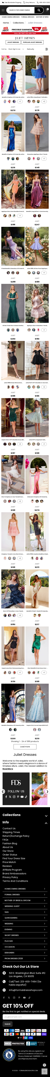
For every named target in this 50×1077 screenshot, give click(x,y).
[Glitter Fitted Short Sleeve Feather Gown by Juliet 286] (13, 303)
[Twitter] (10, 796)
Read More (8, 769)
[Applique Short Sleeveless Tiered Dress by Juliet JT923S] (37, 303)
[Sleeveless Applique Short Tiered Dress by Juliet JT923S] (37, 132)
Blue (10, 729)
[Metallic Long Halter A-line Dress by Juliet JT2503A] (37, 189)
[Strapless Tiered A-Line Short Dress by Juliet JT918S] (13, 531)
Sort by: (11, 49)
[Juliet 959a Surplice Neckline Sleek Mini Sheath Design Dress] (37, 531)
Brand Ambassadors (14, 873)
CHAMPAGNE (29, 387)
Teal (13, 158)
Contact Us (9, 828)
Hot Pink (32, 501)
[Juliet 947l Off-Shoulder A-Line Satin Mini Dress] (37, 360)
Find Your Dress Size (14, 858)
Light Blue (38, 158)
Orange (5, 216)
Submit (7, 1024)
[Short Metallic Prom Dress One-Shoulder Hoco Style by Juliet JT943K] (37, 645)
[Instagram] (14, 796)
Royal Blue (5, 101)
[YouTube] (22, 796)
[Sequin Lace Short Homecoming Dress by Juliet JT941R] (13, 645)
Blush (29, 101)
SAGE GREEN (34, 444)
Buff (29, 158)
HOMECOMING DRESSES (11, 17)
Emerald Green (38, 101)
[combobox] (20, 10)
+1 (20, 101)
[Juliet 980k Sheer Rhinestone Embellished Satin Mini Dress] (13, 360)
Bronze (39, 216)
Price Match (9, 862)
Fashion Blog (10, 843)
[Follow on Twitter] (9, 997)
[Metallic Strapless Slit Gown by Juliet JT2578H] (13, 75)
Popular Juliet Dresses (32, 42)
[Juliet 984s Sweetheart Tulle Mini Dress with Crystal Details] (37, 75)
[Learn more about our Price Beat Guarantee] (25, 30)
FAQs (5, 839)
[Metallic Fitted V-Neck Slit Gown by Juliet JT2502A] (37, 588)
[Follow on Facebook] (4, 997)
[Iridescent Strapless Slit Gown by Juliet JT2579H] (37, 474)
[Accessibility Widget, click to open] (44, 1065)
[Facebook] (6, 796)
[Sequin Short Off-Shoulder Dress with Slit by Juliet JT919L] (13, 417)
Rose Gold (13, 330)
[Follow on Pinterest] (19, 997)
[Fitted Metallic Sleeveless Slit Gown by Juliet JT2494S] (13, 246)
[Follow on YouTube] (24, 997)
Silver (41, 501)
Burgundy (34, 672)
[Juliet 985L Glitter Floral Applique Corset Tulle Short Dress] (37, 246)
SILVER (38, 387)
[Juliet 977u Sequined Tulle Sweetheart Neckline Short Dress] (37, 417)
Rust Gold (13, 273)
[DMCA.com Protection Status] (14, 1044)
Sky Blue (39, 729)
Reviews (7, 866)
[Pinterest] (18, 796)
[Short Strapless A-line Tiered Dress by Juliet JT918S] (13, 474)
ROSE (34, 387)
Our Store (8, 851)
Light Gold (17, 158)
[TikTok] (26, 796)
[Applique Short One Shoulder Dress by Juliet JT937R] (13, 189)
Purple (14, 101)
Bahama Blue (34, 273)
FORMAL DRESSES (27, 17)
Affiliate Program (12, 869)
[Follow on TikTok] (29, 997)
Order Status (10, 854)
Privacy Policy (10, 877)
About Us (8, 847)
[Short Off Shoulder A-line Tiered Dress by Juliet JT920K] (13, 588)
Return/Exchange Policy (16, 836)
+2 (44, 101)
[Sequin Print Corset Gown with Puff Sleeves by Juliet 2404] (37, 703)
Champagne (34, 101)
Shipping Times (11, 832)
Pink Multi (35, 729)
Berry (35, 216)
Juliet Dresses (13, 42)
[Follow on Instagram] (14, 997)
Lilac (29, 273)
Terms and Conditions (15, 881)
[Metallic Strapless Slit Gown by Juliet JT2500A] (13, 132)
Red (9, 101)
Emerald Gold (14, 216)
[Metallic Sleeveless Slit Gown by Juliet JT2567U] (13, 703)
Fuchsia (34, 158)
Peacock (37, 501)
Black (9, 216)
